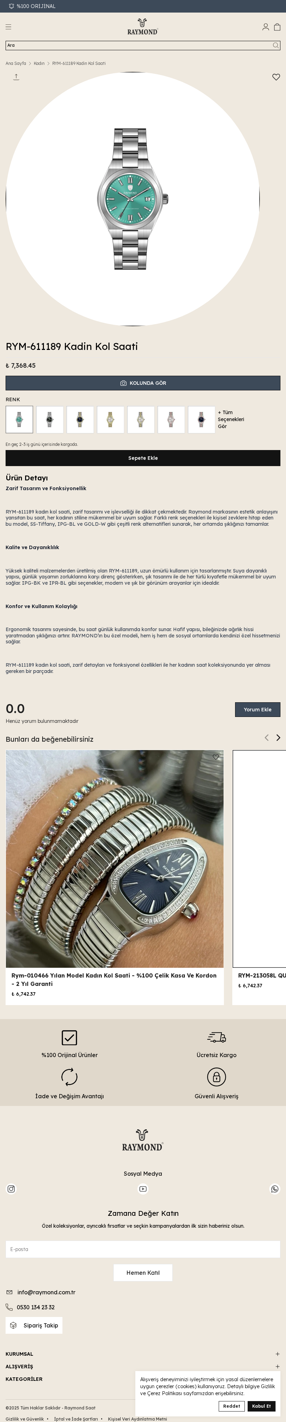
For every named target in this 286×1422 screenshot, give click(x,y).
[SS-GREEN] (49, 419)
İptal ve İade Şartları (78, 1419)
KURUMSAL (19, 1354)
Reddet (231, 1406)
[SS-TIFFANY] (19, 419)
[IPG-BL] (80, 419)
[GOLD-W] (110, 419)
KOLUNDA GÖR (148, 383)
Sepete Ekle (143, 458)
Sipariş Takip (41, 1325)
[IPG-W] (141, 419)
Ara (11, 45)
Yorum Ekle (258, 709)
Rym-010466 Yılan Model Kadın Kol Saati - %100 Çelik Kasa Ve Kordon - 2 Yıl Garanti (114, 979)
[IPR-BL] (201, 419)
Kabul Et (261, 1406)
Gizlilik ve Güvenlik (27, 1419)
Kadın (39, 63)
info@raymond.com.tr (46, 1292)
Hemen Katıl (143, 1272)
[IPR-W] (171, 419)
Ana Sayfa (16, 63)
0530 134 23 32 (36, 1307)
